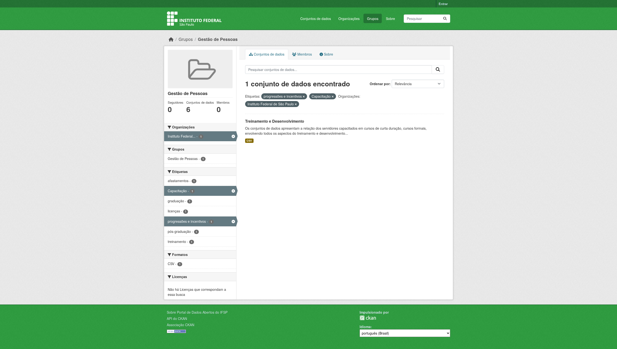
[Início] (171, 39)
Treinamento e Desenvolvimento (274, 121)
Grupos (372, 18)
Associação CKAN (180, 324)
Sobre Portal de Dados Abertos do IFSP (197, 312)
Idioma (365, 326)
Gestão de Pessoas (218, 39)
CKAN (368, 317)
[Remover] (304, 96)
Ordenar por (379, 83)
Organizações (349, 18)
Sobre (390, 18)
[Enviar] (445, 18)
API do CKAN (177, 318)
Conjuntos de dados (315, 18)
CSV (249, 140)
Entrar (443, 3)
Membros (304, 54)
